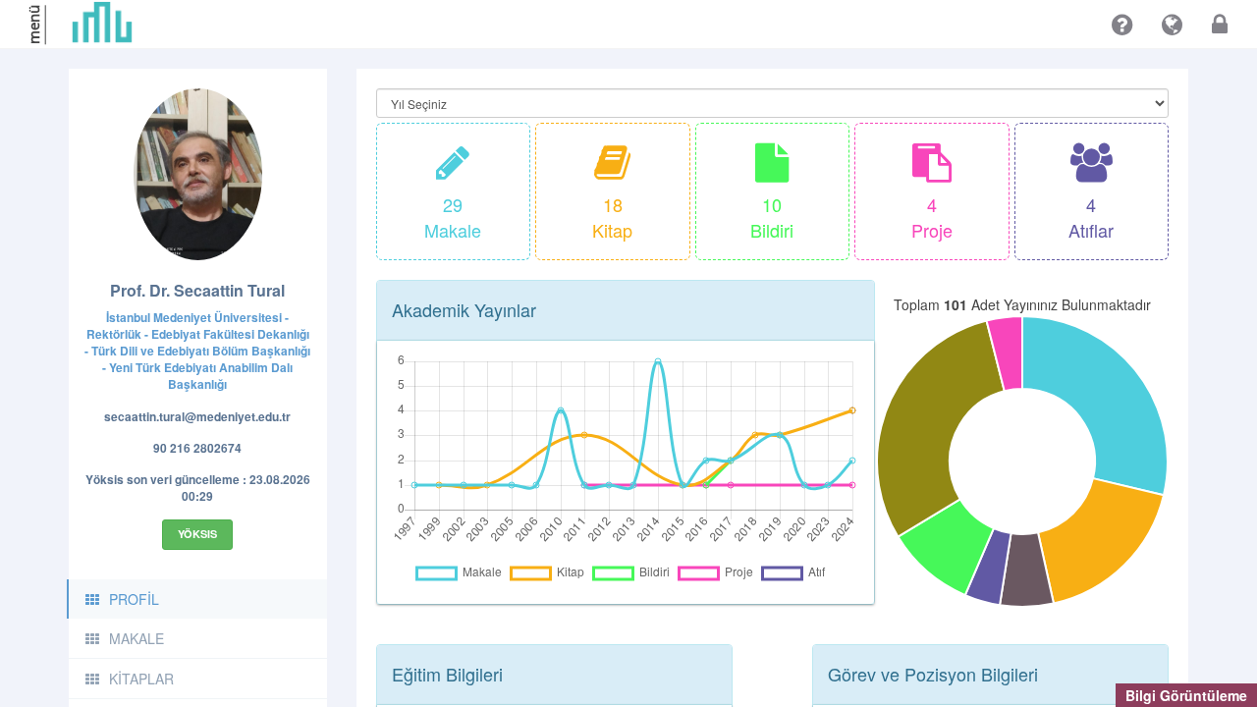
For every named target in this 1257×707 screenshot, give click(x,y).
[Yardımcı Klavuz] (1122, 24)
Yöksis (197, 533)
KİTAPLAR (141, 678)
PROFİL (134, 599)
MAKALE (136, 638)
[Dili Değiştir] (1172, 24)
